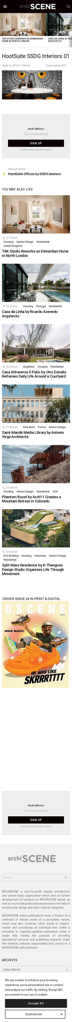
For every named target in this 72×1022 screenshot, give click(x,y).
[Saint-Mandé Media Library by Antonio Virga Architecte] (36, 404)
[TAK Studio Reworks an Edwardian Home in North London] (23, 24)
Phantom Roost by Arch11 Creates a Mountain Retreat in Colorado (31, 499)
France (42, 427)
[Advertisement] (36, 742)
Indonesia (40, 555)
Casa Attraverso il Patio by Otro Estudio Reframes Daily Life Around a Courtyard (34, 374)
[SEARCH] (68, 6)
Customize (33, 1014)
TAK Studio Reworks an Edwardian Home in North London (22, 39)
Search (66, 878)
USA (55, 491)
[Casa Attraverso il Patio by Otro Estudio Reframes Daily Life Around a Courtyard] (36, 343)
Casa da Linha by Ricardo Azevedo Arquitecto (30, 313)
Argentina (28, 366)
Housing (8, 241)
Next (70, 30)
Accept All (36, 1003)
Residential (43, 241)
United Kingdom (13, 245)
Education (29, 427)
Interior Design (25, 241)
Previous (2, 30)
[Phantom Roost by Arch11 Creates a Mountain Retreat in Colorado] (36, 464)
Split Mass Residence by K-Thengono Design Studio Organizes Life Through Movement (33, 569)
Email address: (36, 128)
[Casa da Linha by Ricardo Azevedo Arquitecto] (36, 283)
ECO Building (11, 555)
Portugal (41, 306)
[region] (36, 997)
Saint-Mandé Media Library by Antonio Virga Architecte (33, 434)
